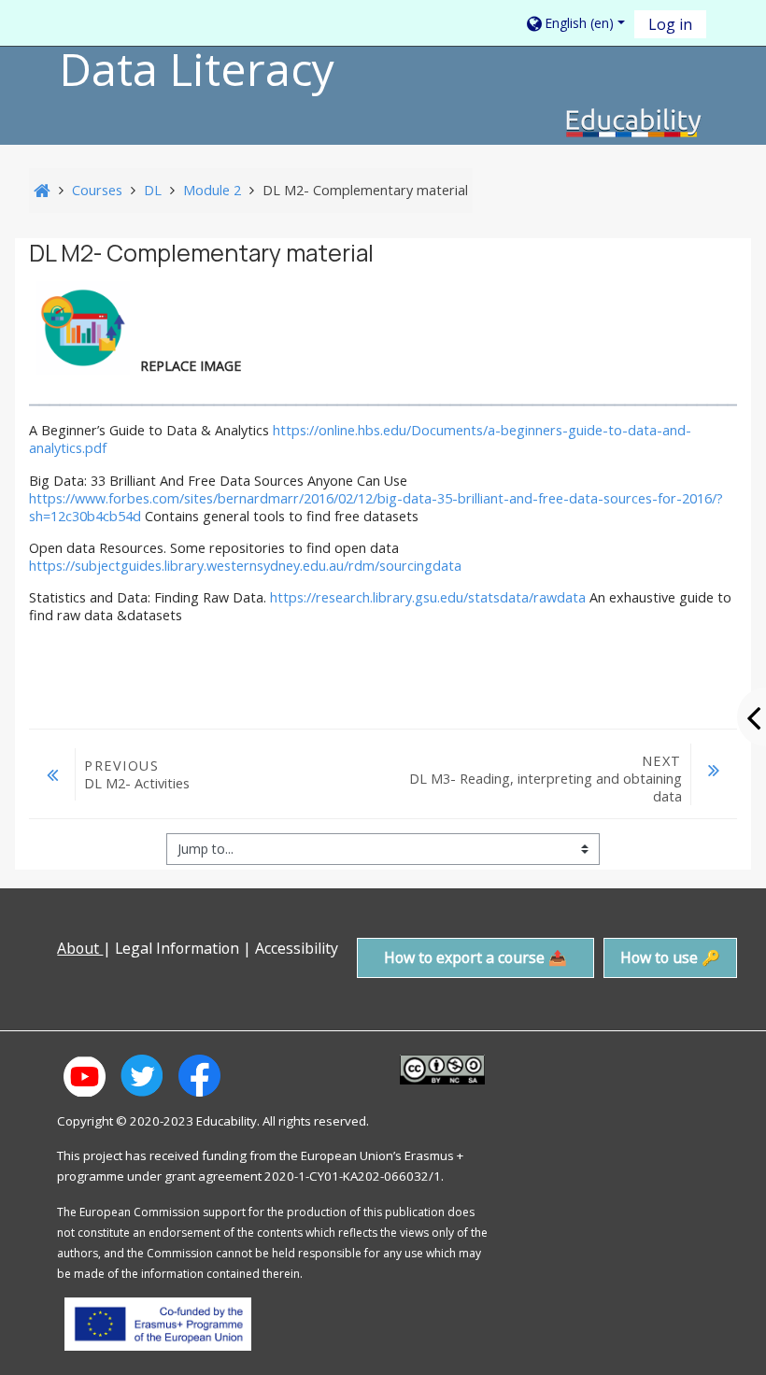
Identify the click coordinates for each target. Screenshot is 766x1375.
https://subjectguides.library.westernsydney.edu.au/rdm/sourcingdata (245, 565)
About (80, 948)
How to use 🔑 (670, 957)
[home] (634, 122)
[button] (574, 23)
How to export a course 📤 (475, 957)
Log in (670, 24)
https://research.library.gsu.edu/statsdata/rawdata (428, 597)
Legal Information (177, 948)
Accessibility (298, 948)
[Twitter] (47, 988)
